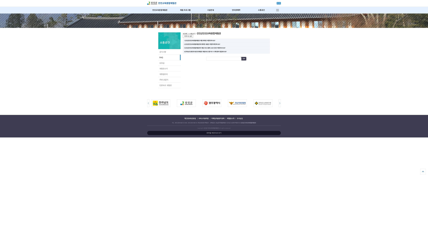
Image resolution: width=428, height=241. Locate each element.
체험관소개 (230, 118)
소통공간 (261, 10)
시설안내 (210, 10)
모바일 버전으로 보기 (214, 133)
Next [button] (148, 103)
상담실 (161, 63)
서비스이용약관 (204, 118)
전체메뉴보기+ (277, 10)
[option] (164, 103)
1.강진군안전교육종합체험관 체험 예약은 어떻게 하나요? (200, 40)
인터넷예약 (236, 10)
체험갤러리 (163, 74)
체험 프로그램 (185, 10)
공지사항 (162, 52)
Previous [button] (280, 103)
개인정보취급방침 (190, 118)
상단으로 (423, 171)
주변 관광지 (163, 80)
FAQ (161, 57)
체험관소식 (163, 69)
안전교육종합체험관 (159, 10)
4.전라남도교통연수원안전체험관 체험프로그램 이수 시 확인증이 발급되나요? (205, 51)
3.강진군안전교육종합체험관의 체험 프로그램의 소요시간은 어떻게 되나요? (204, 48)
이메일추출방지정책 (217, 118)
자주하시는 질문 (188, 36)
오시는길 (240, 118)
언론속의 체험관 (165, 85)
